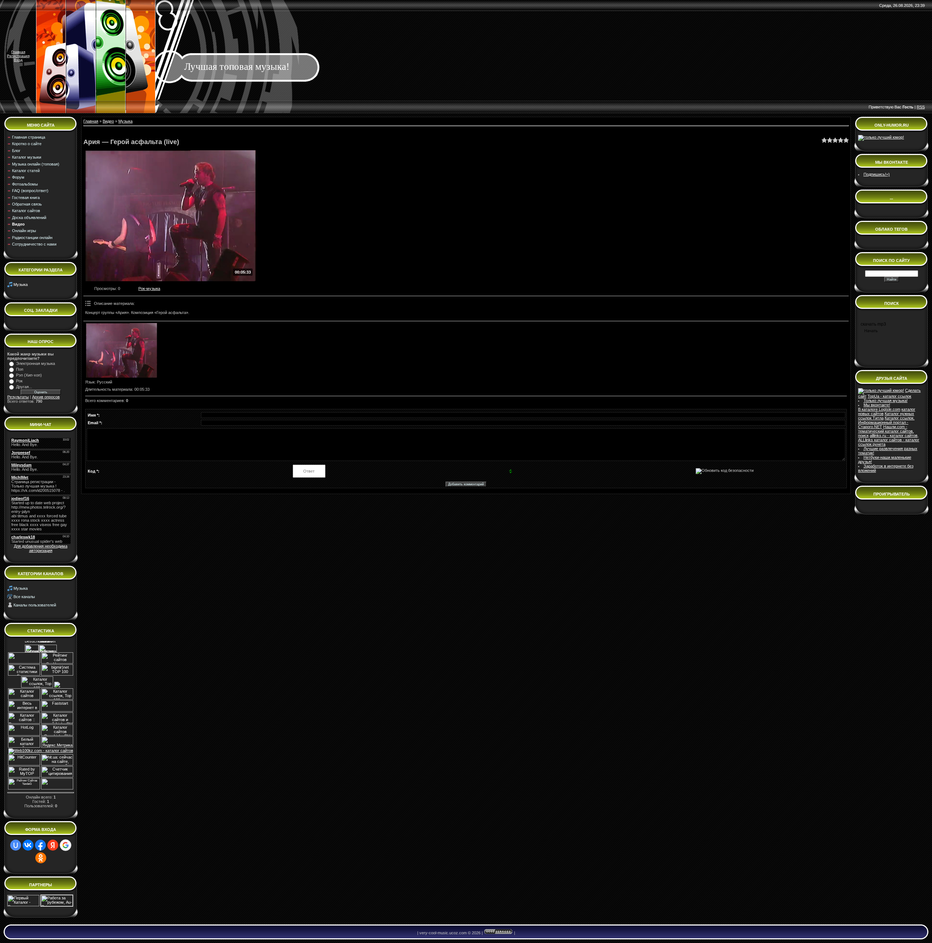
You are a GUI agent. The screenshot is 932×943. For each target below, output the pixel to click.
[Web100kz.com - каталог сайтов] (40, 750)
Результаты (18, 397)
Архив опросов (46, 397)
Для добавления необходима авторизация (40, 548)
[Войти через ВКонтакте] (28, 845)
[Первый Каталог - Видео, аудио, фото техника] (23, 905)
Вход (18, 60)
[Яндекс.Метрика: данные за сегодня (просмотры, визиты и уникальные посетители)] (57, 742)
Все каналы (24, 596)
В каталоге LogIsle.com (879, 409)
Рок (19, 381)
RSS (921, 107)
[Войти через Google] (65, 845)
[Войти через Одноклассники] (40, 857)
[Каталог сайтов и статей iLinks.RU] (57, 722)
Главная (18, 52)
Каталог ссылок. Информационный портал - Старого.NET (886, 422)
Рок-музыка (149, 288)
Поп (19, 369)
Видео (108, 121)
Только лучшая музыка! (886, 400)
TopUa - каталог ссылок (889, 396)
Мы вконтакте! (877, 405)
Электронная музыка (35, 363)
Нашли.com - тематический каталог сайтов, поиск (886, 431)
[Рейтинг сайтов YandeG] (24, 788)
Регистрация (18, 56)
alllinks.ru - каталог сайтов (893, 435)
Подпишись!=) (877, 174)
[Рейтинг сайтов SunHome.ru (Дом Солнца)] (57, 662)
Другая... (24, 387)
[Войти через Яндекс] (52, 845)
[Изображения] (121, 350)
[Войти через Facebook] (40, 845)
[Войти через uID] (15, 845)
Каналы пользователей (34, 605)
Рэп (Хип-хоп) (29, 375)
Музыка (20, 284)
